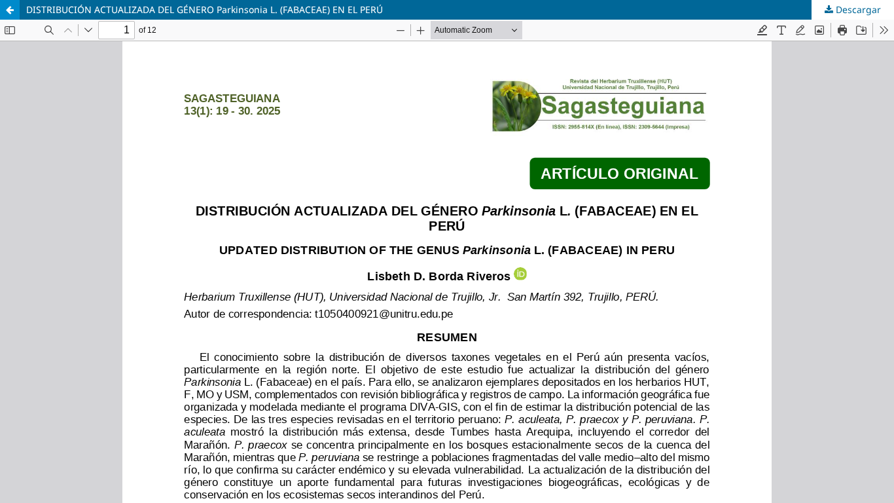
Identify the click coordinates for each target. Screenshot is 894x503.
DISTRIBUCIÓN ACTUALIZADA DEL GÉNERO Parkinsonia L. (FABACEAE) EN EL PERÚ (204, 9)
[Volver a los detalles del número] (10, 10)
